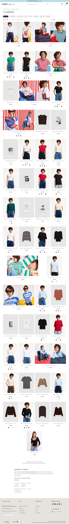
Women (10, 4)
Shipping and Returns (23, 506)
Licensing (36, 16)
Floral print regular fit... (26, 219)
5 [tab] (54, 81)
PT (57, 511)
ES (55, 511)
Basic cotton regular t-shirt (10, 72)
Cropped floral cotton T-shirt (10, 161)
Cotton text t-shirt (10, 102)
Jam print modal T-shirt (26, 336)
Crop (26, 16)
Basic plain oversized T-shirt (42, 248)
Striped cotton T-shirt (50, 365)
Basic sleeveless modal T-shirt (26, 73)
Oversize (48, 16)
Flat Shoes (17, 491)
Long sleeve (12, 16)
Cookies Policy (39, 522)
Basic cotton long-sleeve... (58, 160)
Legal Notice (59, 522)
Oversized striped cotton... (50, 43)
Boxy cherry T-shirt (34, 102)
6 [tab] (7, 198)
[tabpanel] (18, 32)
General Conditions (52, 522)
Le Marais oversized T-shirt (10, 336)
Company (37, 506)
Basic (30, 16)
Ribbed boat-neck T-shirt (58, 248)
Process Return (22, 513)
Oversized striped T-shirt (50, 73)
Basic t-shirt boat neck (26, 365)
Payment (21, 508)
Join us (37, 508)
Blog (36, 510)
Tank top (42, 16)
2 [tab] (52, 81)
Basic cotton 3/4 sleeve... (42, 336)
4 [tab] (6, 52)
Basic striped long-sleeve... (26, 248)
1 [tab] (4, 52)
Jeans (16, 485)
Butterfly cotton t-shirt (26, 190)
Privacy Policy (34, 522)
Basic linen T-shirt (58, 219)
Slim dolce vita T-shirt (11, 190)
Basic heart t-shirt (34, 452)
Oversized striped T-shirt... (18, 306)
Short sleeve (20, 16)
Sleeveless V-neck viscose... (42, 131)
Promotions (21, 510)
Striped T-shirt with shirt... (42, 394)
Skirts (23, 485)
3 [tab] (5, 52)
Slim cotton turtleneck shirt (42, 423)
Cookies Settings (46, 522)
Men (14, 4)
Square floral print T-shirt (58, 131)
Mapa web (64, 522)
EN (60, 511)
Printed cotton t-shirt (19, 43)
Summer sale (38, 513)
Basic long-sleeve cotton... (26, 423)
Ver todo (6, 16)
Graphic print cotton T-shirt (42, 219)
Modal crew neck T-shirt (26, 394)
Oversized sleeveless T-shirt (58, 190)
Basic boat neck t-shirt (10, 423)
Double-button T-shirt (58, 423)
